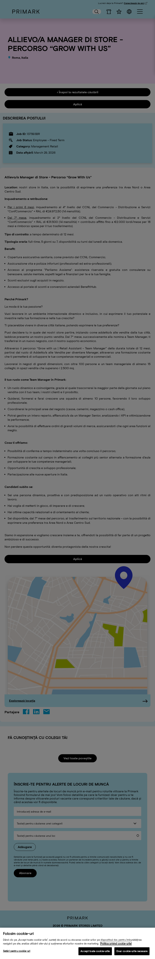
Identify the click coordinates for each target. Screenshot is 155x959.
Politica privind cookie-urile (116, 943)
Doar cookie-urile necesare (131, 951)
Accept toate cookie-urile (95, 951)
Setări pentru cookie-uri (16, 951)
